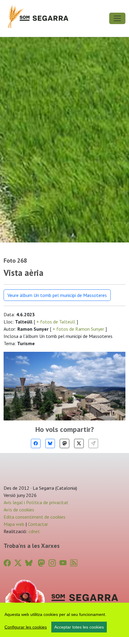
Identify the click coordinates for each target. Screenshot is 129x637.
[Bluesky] (50, 443)
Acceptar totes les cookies (79, 627)
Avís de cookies (19, 510)
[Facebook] (35, 443)
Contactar (38, 524)
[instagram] (52, 563)
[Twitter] (79, 443)
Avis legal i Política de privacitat (36, 502)
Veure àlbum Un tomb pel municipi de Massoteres (57, 295)
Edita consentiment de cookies (34, 517)
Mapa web (14, 524)
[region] (64, 620)
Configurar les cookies (25, 627)
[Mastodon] (64, 443)
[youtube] (63, 563)
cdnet (33, 531)
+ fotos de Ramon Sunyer (78, 329)
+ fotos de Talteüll (55, 322)
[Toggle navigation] (117, 18)
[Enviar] (93, 443)
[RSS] (73, 563)
